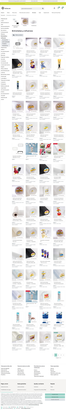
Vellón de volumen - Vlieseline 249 (44, 136)
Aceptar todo (55, 394)
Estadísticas (13, 407)
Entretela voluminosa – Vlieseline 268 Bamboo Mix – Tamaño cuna (45, 94)
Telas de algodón (5, 368)
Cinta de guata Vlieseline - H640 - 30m (59, 345)
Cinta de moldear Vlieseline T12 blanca (58, 220)
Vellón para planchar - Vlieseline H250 (59, 157)
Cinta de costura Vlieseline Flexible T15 (17, 136)
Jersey (19, 368)
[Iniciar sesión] (54, 8)
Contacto (36, 386)
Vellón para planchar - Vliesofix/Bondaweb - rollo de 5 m (17, 94)
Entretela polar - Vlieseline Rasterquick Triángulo (58, 283)
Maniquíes (3, 84)
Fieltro (35, 370)
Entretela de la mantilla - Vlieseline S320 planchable (17, 115)
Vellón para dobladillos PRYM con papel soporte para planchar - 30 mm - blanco (59, 325)
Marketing (21, 407)
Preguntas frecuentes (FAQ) (40, 389)
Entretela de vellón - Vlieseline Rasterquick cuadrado (17, 304)
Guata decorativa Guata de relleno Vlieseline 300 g (58, 262)
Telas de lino (4, 370)
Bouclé (52, 370)
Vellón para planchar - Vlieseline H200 (31, 115)
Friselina (4, 43)
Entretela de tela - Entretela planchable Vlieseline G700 (31, 220)
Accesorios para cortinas (5, 52)
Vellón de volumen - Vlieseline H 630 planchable (44, 51)
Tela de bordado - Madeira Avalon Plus (58, 304)
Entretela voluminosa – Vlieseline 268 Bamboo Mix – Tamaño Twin (59, 136)
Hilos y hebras (4, 68)
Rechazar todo (55, 397)
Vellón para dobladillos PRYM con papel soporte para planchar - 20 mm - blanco (45, 325)
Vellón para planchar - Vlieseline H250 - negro (18, 72)
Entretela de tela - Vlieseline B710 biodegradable (44, 345)
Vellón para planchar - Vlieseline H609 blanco (18, 262)
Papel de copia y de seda (5, 58)
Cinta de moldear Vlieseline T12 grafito (17, 178)
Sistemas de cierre (4, 98)
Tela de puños (20, 373)
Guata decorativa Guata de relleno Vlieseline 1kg (44, 199)
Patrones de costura (24, 12)
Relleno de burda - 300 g (31, 157)
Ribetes (3, 34)
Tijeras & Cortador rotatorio (5, 81)
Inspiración (46, 12)
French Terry (20, 371)
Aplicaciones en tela (5, 23)
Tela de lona (37, 371)
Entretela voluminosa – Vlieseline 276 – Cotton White (18, 345)
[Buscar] (42, 8)
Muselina (3, 374)
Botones (3, 55)
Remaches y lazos (5, 74)
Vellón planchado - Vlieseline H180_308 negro (30, 262)
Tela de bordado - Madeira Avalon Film (30, 325)
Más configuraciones (25, 408)
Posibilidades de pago (6, 389)
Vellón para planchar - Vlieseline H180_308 (59, 241)
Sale (40, 12)
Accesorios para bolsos (5, 90)
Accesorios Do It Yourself (5, 94)
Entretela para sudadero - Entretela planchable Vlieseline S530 (31, 283)
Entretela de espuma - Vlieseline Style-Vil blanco (45, 115)
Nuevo (2, 12)
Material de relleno (4, 48)
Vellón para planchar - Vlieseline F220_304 (17, 199)
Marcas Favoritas (56, 12)
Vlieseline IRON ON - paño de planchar (30, 136)
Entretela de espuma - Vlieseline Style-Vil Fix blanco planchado (59, 199)
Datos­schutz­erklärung (34, 404)
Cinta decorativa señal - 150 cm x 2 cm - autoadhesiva (45, 262)
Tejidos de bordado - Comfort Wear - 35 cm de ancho (17, 220)
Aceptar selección (55, 399)
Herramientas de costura (5, 71)
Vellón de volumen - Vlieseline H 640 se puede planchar (58, 94)
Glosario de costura (21, 389)
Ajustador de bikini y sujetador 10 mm (17, 157)
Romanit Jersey (21, 374)
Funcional (18, 408)
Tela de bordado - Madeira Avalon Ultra (17, 325)
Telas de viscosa (5, 371)
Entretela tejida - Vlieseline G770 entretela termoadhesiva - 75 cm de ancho (59, 178)
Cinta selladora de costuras (58, 72)
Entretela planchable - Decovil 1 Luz (59, 115)
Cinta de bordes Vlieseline (43, 72)
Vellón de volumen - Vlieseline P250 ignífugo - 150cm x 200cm (45, 304)
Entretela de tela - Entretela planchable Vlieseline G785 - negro (45, 178)
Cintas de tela (4, 32)
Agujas (2, 66)
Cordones (3, 61)
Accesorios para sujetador (6, 40)
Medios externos (29, 407)
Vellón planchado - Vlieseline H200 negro (45, 220)
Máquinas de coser (4, 19)
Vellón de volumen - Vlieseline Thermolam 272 (31, 51)
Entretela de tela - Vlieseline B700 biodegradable (30, 94)
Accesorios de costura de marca (5, 63)
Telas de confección (55, 373)
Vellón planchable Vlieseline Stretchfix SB (45, 283)
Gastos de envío (4, 386)
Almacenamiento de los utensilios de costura (5, 28)
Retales (34, 12)
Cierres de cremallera (3, 77)
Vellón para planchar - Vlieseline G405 (59, 51)
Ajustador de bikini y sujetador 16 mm (17, 51)
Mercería (14, 12)
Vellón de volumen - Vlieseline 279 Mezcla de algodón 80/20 (31, 345)
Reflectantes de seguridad (5, 87)
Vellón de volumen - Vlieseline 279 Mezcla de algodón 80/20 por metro (31, 199)
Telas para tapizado (39, 376)
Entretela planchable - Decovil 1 (18, 241)
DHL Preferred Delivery (8, 408)
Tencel (52, 368)
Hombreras (5, 45)
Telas (8, 12)
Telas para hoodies (5, 373)
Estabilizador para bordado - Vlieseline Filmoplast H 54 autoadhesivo (17, 283)
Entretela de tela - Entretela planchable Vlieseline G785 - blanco (31, 178)
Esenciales (5, 407)
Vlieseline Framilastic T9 (44, 241)
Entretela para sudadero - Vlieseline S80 (31, 241)
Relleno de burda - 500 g (31, 304)
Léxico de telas (20, 386)
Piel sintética (37, 373)
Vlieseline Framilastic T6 (31, 72)
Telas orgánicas (54, 374)
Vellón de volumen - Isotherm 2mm (44, 157)
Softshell (36, 374)
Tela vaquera (20, 370)
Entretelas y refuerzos (4, 37)
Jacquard (52, 371)
